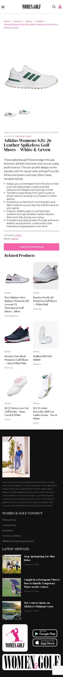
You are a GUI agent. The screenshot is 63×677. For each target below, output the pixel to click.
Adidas (39, 21)
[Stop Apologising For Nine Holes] (11, 564)
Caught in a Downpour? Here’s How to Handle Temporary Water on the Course (42, 583)
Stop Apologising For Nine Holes (39, 558)
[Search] (53, 6)
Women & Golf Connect (22, 513)
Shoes (29, 21)
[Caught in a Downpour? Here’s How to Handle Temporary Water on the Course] (11, 587)
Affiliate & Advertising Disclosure (18, 541)
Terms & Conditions (11, 536)
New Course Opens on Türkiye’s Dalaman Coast (38, 604)
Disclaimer (7, 531)
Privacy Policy (9, 520)
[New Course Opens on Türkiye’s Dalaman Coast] (11, 610)
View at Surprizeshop (32, 247)
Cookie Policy (9, 525)
